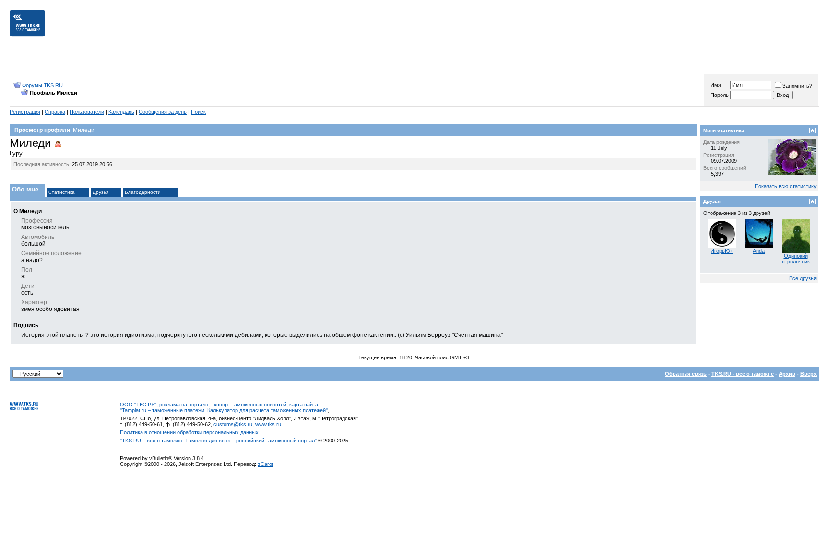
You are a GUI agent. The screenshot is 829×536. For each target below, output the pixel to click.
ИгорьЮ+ (722, 251)
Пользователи (87, 112)
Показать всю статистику (786, 186)
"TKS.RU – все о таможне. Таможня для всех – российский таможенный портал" (218, 440)
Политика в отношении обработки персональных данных (189, 432)
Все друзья (803, 278)
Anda (759, 251)
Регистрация (25, 112)
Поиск (198, 112)
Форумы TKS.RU (42, 85)
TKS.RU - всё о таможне (742, 374)
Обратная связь (686, 374)
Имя (716, 85)
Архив (787, 374)
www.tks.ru (268, 424)
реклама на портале (183, 404)
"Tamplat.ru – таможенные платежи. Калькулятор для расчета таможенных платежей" (224, 410)
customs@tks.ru (232, 424)
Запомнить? (797, 86)
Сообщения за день (163, 112)
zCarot (265, 464)
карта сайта (303, 404)
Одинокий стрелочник (796, 258)
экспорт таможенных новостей (248, 404)
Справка (55, 112)
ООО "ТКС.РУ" (138, 404)
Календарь (121, 112)
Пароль (720, 95)
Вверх (808, 374)
